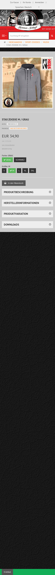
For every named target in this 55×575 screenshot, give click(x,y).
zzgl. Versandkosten (8, 145)
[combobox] (27, 7)
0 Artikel (7, 572)
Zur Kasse (14, 2)
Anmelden (39, 2)
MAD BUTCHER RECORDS (18, 128)
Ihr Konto (27, 2)
